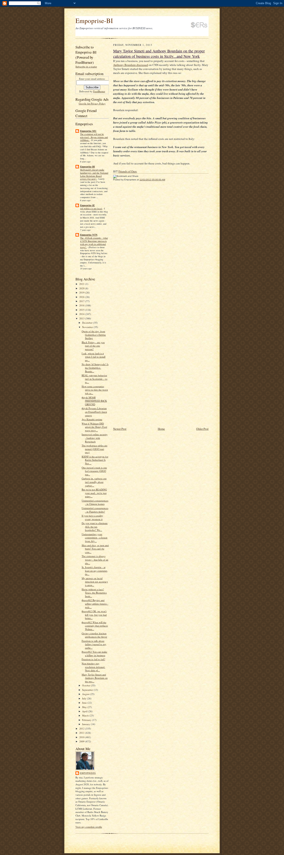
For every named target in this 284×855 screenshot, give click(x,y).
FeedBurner (99, 91)
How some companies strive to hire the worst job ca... (95, 390)
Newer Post (119, 429)
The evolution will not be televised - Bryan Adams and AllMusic (94, 137)
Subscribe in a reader (86, 66)
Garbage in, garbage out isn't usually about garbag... (94, 482)
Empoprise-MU (88, 131)
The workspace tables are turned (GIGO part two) (94, 449)
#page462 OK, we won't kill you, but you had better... (94, 615)
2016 (82, 305)
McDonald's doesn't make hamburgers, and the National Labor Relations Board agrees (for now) (94, 174)
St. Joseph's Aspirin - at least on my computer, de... (95, 570)
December (87, 322)
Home (161, 429)
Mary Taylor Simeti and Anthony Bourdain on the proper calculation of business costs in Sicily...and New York (159, 53)
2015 (82, 309)
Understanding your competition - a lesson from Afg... (94, 538)
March (85, 715)
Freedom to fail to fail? (93, 659)
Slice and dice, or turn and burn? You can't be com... (95, 549)
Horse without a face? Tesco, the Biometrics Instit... (94, 593)
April (85, 711)
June (84, 702)
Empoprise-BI (94, 20)
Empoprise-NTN (88, 235)
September (88, 689)
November (88, 327)
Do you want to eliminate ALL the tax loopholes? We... (95, 526)
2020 (82, 288)
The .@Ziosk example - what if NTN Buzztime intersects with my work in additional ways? (94, 242)
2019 (82, 292)
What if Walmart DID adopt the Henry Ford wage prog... (94, 427)
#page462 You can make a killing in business (94, 653)
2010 (82, 737)
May (84, 707)
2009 (82, 741)
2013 (82, 318)
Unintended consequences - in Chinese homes (95, 502)
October (86, 685)
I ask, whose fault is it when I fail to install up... (93, 357)
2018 (82, 297)
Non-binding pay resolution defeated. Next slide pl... (93, 667)
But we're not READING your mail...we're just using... (94, 493)
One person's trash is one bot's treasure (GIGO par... (94, 471)
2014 (82, 314)
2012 (82, 728)
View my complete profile (88, 826)
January (86, 724)
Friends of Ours (127, 171)
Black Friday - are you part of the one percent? (93, 346)
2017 (82, 301)
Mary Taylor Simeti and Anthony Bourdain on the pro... (95, 678)
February (87, 720)
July (84, 698)
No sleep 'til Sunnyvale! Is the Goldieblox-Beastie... (95, 368)
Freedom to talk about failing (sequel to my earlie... (94, 644)
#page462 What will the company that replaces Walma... (95, 626)
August (86, 694)
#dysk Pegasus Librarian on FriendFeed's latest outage (94, 412)
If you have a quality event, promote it (92, 517)
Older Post (202, 429)
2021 (82, 284)
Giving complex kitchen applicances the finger (94, 635)
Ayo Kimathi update (92, 419)
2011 (82, 732)
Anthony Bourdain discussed (130, 65)
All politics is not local (91, 208)
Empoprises (88, 772)
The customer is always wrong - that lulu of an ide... (95, 559)
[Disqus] (161, 245)
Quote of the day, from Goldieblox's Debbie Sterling (94, 335)
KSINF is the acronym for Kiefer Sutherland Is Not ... (95, 460)
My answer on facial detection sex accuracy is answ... (95, 582)
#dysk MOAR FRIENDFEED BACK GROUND (94, 401)
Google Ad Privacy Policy (92, 103)
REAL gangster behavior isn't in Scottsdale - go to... (94, 379)
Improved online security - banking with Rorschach (95, 438)
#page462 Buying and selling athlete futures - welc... (95, 603)
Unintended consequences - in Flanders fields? (95, 509)
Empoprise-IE (87, 205)
